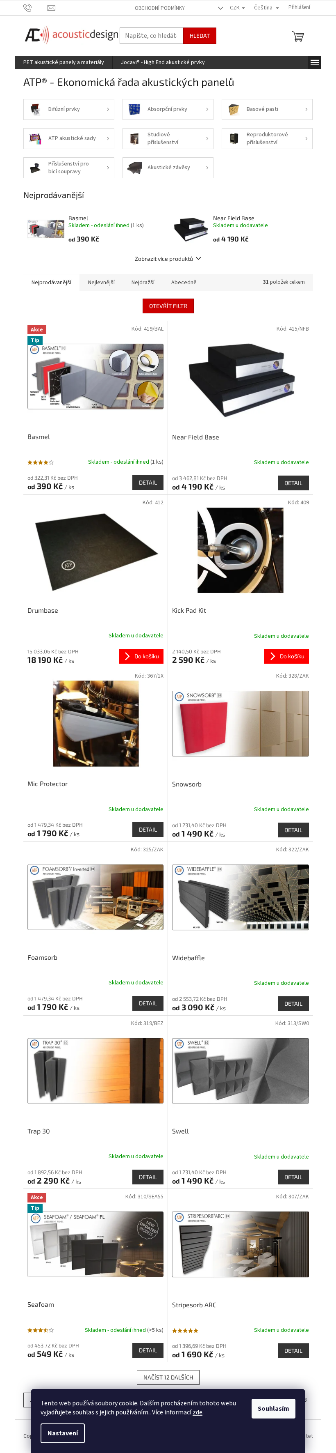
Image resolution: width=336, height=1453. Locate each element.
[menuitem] (63, 62)
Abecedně (184, 282)
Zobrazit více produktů (164, 258)
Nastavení (63, 1433)
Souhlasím (273, 1408)
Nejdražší (143, 282)
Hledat (200, 35)
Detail (148, 482)
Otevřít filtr (168, 305)
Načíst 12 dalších (168, 1377)
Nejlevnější (101, 282)
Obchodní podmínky (160, 8)
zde (197, 1412)
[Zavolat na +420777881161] (35, 7)
